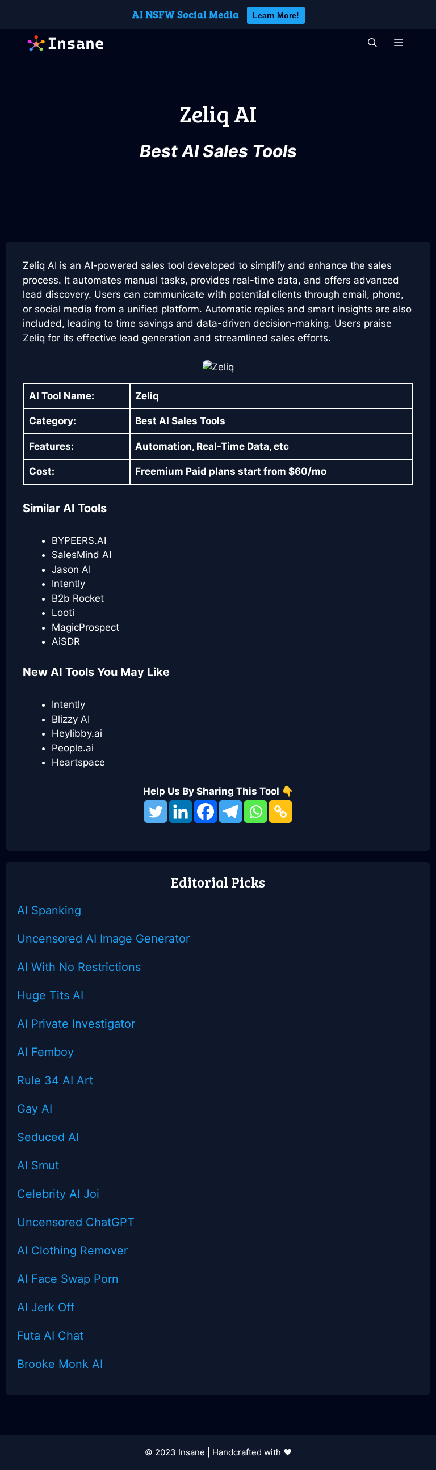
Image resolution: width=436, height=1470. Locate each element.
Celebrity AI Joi (58, 1194)
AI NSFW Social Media (185, 14)
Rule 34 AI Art (55, 1080)
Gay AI (34, 1109)
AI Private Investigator (76, 1023)
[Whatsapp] (255, 811)
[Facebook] (205, 811)
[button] (372, 43)
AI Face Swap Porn (68, 1279)
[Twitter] (155, 811)
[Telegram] (230, 811)
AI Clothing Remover (72, 1250)
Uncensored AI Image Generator (103, 938)
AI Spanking (49, 910)
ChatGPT (110, 1222)
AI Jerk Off (45, 1307)
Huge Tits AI (50, 995)
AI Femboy (45, 1052)
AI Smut (38, 1165)
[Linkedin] (180, 811)
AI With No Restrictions (79, 967)
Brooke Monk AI (60, 1364)
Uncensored (51, 1222)
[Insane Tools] (65, 43)
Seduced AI (48, 1137)
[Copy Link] (280, 811)
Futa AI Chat (50, 1335)
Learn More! (276, 15)
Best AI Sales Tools (218, 151)
